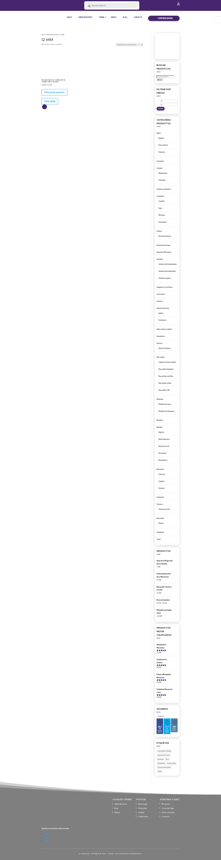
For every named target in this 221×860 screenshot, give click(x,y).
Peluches (161, 152)
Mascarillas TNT (164, 390)
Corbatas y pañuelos (164, 189)
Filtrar (160, 109)
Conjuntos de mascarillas (167, 362)
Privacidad (142, 808)
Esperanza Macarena (164, 252)
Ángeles (161, 432)
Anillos (160, 313)
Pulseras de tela (164, 509)
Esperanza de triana (163, 245)
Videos (113, 17)
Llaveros (159, 343)
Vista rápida (49, 101)
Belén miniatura (164, 439)
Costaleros (160, 196)
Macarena (161, 759)
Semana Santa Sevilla (164, 767)
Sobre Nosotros (85, 17)
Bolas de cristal (163, 446)
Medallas (160, 399)
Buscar (160, 80)
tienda (101, 17)
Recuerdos (160, 518)
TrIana (160, 771)
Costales (161, 201)
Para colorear (163, 145)
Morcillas (161, 215)
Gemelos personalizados (167, 271)
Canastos (161, 474)
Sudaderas (160, 532)
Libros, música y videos (164, 329)
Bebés (159, 133)
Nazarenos (160, 469)
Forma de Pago (168, 808)
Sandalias (161, 180)
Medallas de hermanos (166, 411)
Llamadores (161, 336)
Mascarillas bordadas (166, 369)
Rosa (167, 759)
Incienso (160, 301)
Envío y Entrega (168, 812)
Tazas (159, 539)
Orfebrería (160, 497)
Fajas (160, 208)
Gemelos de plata (164, 278)
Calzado (159, 168)
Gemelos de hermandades (167, 264)
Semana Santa (171, 763)
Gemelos (160, 259)
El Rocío (159, 231)
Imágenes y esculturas (164, 287)
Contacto (138, 17)
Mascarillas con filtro (165, 376)
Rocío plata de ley (164, 236)
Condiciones (143, 816)
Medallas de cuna (164, 404)
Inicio (69, 17)
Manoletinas (162, 173)
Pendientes (162, 320)
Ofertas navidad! (56, 4)
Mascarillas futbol (164, 383)
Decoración (162, 453)
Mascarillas (161, 357)
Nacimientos (162, 460)
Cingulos (161, 481)
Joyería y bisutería (163, 308)
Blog (125, 17)
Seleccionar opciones (54, 92)
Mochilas (160, 420)
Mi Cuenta (166, 804)
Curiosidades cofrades (164, 751)
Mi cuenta (178, 4)
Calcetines (160, 161)
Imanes (161, 523)
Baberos (161, 138)
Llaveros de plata (164, 348)
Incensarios (161, 294)
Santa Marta (161, 763)
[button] (44, 106)
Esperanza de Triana (164, 755)
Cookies (141, 812)
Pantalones (162, 222)
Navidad (159, 427)
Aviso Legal (142, 804)
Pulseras (160, 504)
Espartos (161, 488)
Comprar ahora (165, 18)
